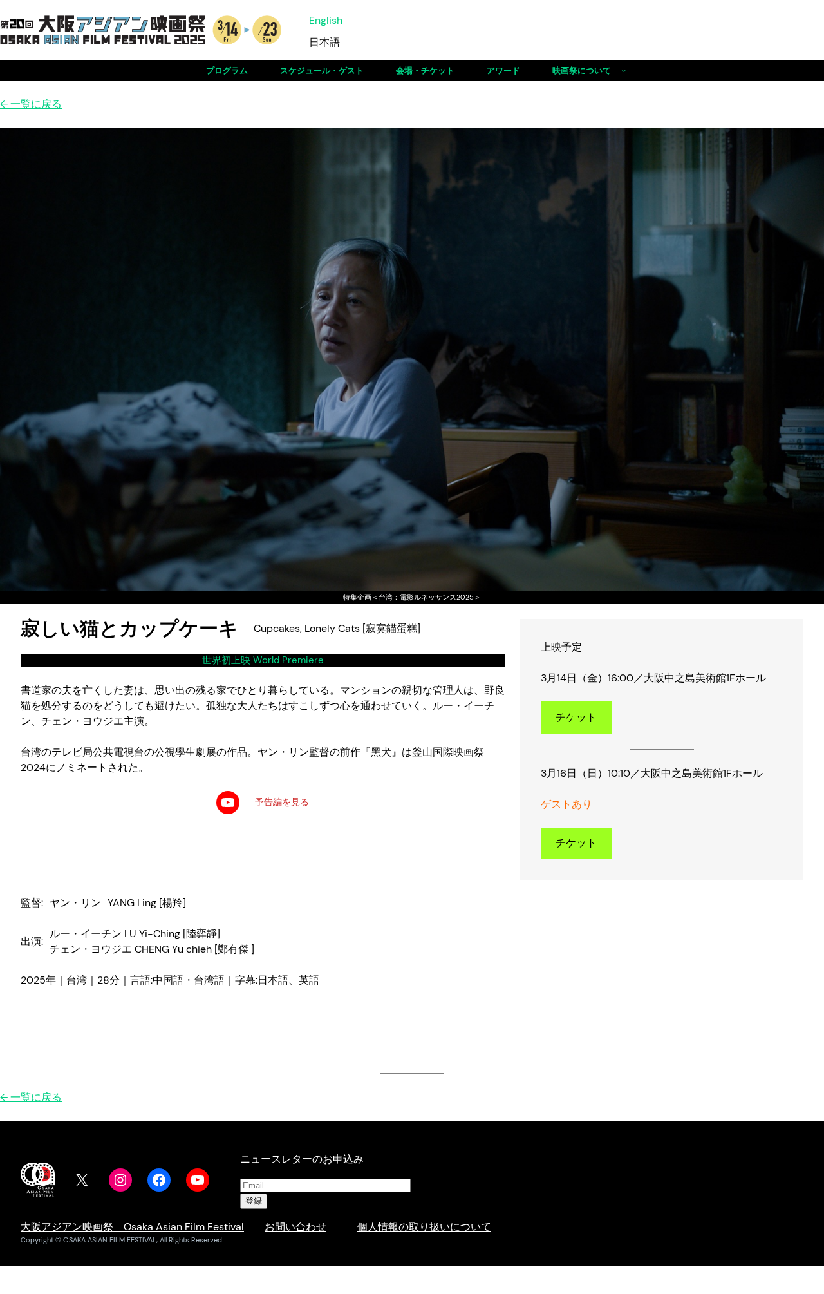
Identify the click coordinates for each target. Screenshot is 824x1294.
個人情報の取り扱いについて (424, 1226)
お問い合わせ (295, 1226)
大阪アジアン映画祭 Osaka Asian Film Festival (132, 1226)
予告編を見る (282, 802)
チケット (576, 717)
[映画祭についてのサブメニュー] (623, 70)
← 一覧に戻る (31, 104)
